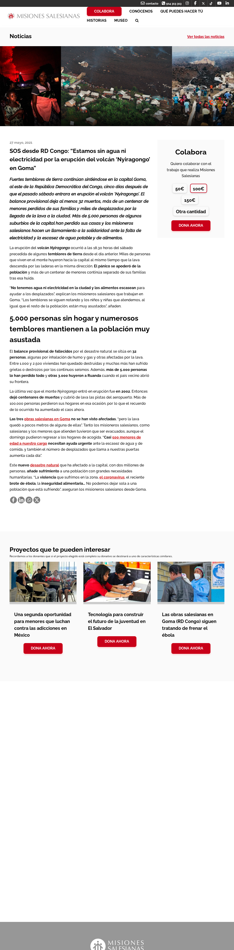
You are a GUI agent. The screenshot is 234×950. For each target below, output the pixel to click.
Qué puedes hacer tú (181, 11)
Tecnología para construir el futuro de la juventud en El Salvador (117, 621)
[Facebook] (13, 500)
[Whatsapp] (29, 500)
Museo (121, 20)
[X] (36, 500)
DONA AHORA (43, 648)
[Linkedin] (21, 500)
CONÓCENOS (141, 11)
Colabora (104, 11)
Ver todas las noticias (205, 37)
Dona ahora (191, 225)
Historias (96, 20)
